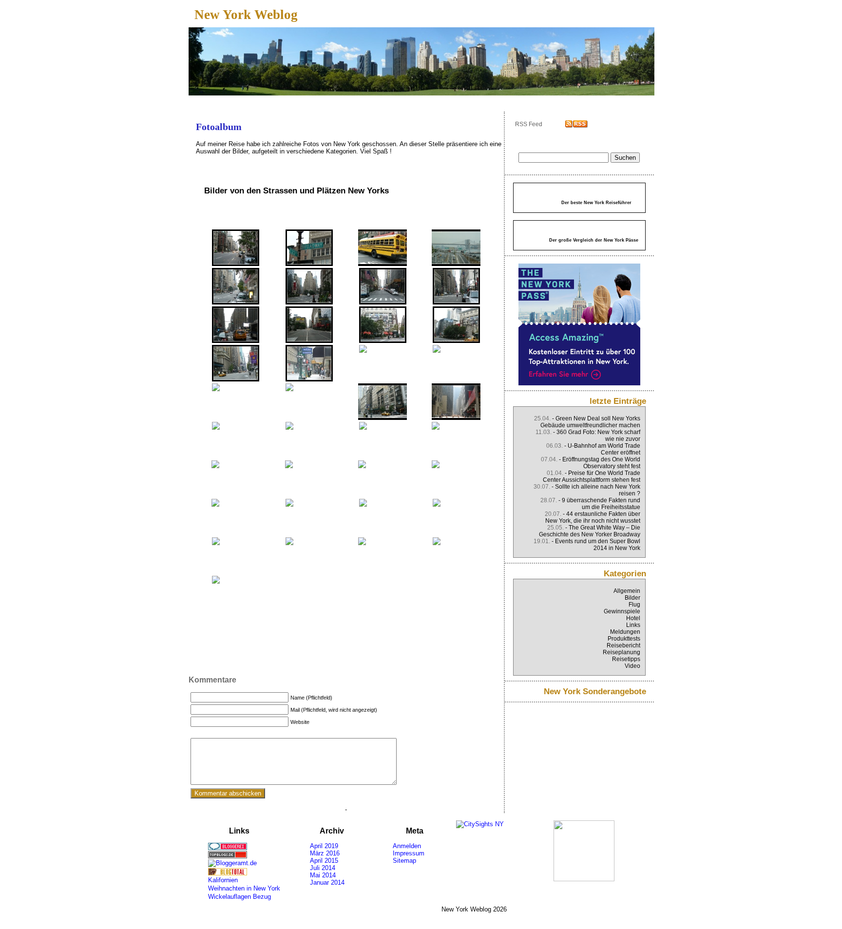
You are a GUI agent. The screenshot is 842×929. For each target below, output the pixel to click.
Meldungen (625, 631)
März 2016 (325, 853)
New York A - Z (347, 100)
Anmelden (407, 846)
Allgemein (626, 591)
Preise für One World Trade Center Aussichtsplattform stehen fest (591, 476)
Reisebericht (623, 645)
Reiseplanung (621, 652)
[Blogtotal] (249, 871)
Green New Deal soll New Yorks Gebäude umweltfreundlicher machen (590, 422)
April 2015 (324, 860)
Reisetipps (626, 659)
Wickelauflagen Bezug (239, 896)
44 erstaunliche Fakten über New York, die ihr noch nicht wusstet (592, 517)
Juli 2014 (322, 868)
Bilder (632, 597)
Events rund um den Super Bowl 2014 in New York (597, 544)
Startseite (220, 100)
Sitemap (404, 860)
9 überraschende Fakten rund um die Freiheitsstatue (601, 504)
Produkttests (624, 638)
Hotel (633, 618)
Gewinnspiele (622, 611)
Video (632, 666)
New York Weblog (246, 14)
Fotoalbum (283, 100)
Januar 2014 (327, 882)
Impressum (408, 853)
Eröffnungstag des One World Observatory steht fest (601, 463)
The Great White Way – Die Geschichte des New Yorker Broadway (589, 531)
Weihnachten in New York (244, 888)
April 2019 (324, 846)
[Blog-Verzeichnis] (249, 846)
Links (633, 625)
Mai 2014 (323, 875)
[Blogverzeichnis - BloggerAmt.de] (249, 863)
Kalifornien (223, 880)
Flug (634, 604)
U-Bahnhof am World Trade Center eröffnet (604, 449)
